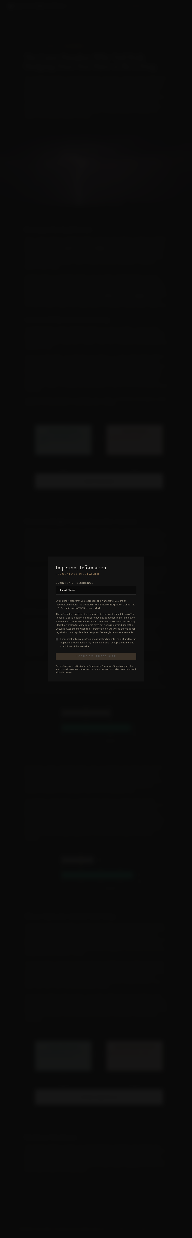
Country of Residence (74, 582)
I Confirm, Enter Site (96, 656)
